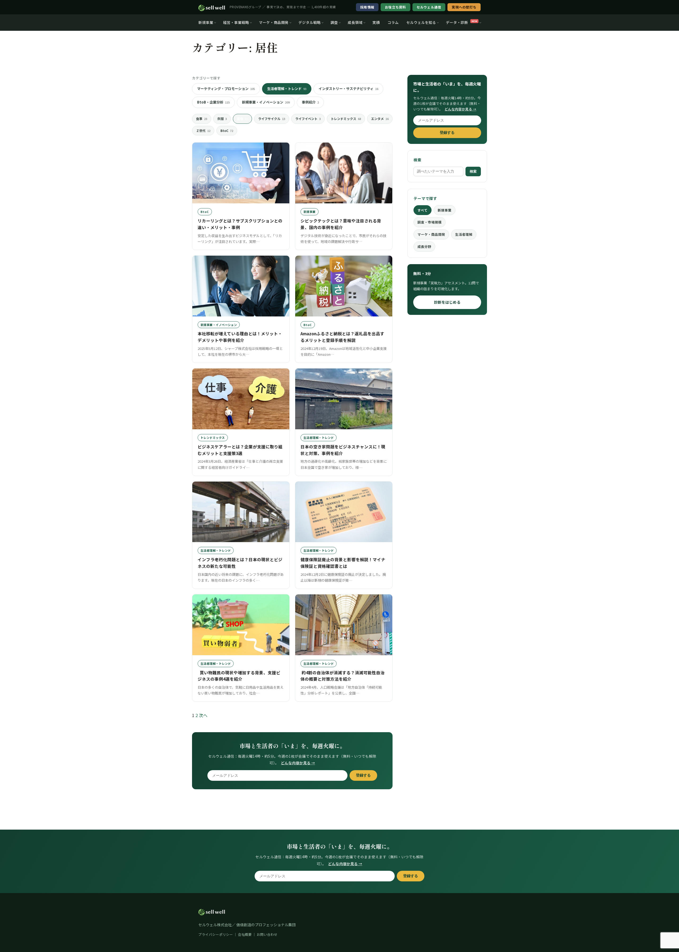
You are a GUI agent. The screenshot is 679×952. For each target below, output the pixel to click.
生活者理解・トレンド (286, 88)
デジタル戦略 (309, 22)
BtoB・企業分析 (213, 102)
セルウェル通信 (429, 7)
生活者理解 (463, 234)
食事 (201, 118)
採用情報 (367, 7)
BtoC (226, 130)
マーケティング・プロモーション (226, 88)
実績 (376, 22)
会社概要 (245, 934)
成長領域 (355, 22)
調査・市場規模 (429, 222)
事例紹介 (310, 102)
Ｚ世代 (203, 130)
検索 (473, 171)
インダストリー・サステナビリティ (348, 88)
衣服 (222, 118)
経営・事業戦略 (236, 22)
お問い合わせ (267, 934)
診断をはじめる (447, 302)
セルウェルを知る (421, 22)
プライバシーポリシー (215, 934)
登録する (363, 775)
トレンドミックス (346, 118)
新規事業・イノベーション (266, 102)
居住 (242, 118)
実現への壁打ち (464, 7)
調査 (334, 22)
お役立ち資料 (395, 7)
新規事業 (205, 22)
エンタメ (380, 118)
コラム (393, 22)
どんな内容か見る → (298, 762)
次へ (203, 715)
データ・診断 (461, 22)
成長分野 (424, 246)
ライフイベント (308, 118)
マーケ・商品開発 (274, 22)
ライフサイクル (271, 118)
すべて (422, 210)
